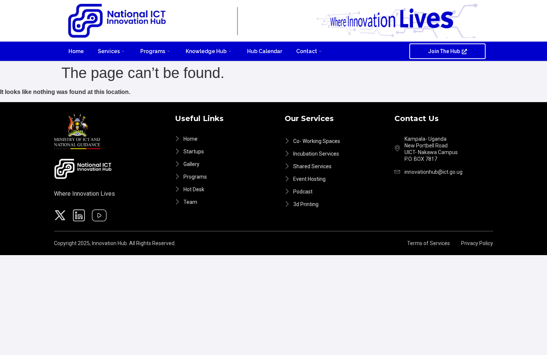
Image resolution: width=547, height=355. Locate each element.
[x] (61, 216)
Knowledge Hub (206, 51)
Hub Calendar (264, 51)
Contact (306, 51)
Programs (152, 51)
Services (109, 51)
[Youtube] (100, 216)
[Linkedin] (80, 216)
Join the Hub (444, 51)
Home (76, 51)
